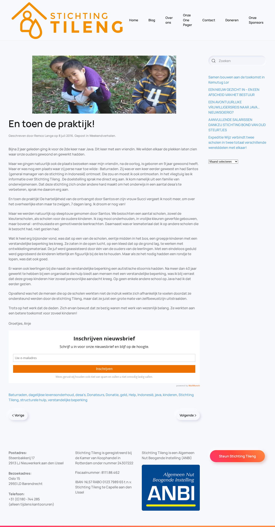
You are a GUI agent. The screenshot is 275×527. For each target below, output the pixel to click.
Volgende (187, 415)
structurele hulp (33, 400)
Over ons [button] (169, 20)
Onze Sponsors (256, 20)
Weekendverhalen (102, 136)
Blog (151, 20)
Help (132, 394)
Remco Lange (43, 136)
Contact (208, 20)
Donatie (112, 394)
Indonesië (145, 394)
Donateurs (95, 394)
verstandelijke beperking (67, 400)
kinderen (170, 394)
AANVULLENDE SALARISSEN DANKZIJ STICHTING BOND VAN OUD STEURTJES (237, 124)
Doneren (231, 20)
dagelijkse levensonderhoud (51, 394)
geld (123, 394)
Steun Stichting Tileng (237, 456)
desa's (80, 394)
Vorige (19, 415)
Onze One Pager (187, 20)
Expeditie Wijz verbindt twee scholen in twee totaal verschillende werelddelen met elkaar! (237, 142)
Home (133, 20)
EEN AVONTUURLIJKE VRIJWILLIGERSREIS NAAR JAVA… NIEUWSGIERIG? (234, 107)
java (158, 394)
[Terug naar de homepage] (67, 20)
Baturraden (18, 394)
